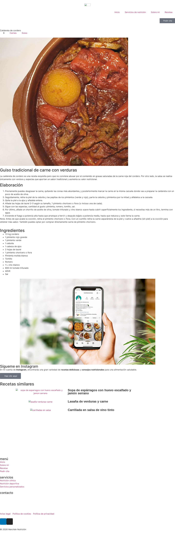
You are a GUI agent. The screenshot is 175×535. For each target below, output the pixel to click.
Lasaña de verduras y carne (88, 401)
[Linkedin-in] (3, 521)
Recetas (168, 12)
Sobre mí (155, 12)
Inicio (117, 12)
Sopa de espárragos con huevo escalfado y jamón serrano (99, 391)
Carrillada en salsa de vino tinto (91, 410)
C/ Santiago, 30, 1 (8, 496)
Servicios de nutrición (135, 12)
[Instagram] (9, 521)
